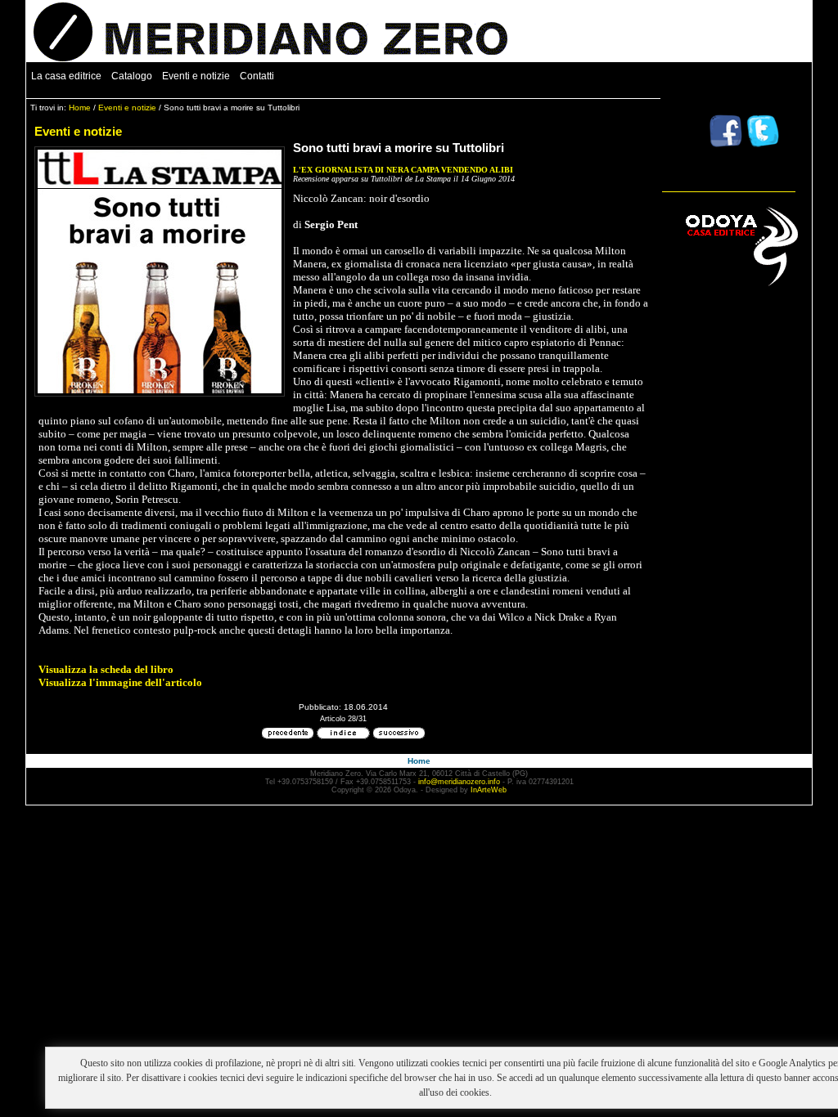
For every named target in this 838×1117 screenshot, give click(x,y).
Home (80, 107)
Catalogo (131, 76)
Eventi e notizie (196, 76)
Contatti (257, 76)
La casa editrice (66, 76)
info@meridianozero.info (459, 782)
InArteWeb (489, 790)
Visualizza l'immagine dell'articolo (120, 682)
